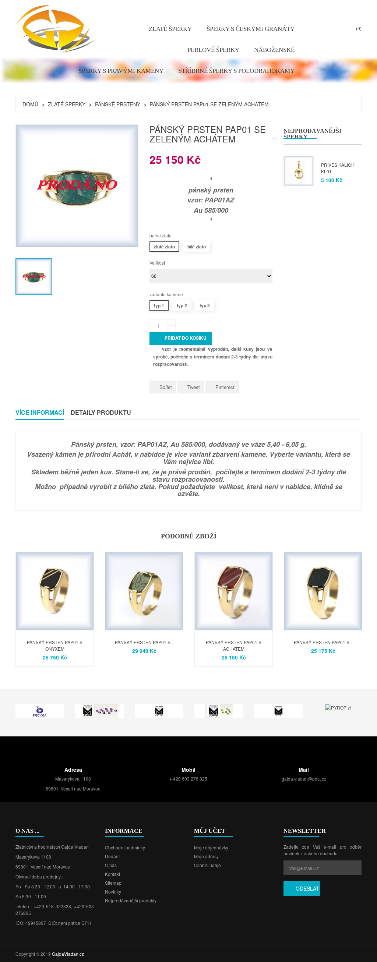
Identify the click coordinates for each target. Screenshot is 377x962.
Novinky (113, 891)
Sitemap (113, 883)
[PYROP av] (159, 710)
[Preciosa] (39, 710)
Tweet (193, 386)
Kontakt (112, 874)
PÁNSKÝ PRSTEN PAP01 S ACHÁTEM (233, 645)
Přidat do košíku (181, 339)
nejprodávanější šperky (312, 134)
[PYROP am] (99, 710)
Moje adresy (206, 856)
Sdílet (165, 386)
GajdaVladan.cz (68, 954)
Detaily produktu (101, 412)
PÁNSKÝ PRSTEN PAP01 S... (144, 642)
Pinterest (225, 386)
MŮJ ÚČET (209, 831)
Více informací (39, 412)
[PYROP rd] (278, 710)
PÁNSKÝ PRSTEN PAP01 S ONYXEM (54, 645)
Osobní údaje (207, 865)
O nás (111, 865)
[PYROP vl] (338, 707)
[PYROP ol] (218, 710)
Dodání (112, 856)
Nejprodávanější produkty (130, 900)
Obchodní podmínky (125, 847)
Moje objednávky (211, 847)
